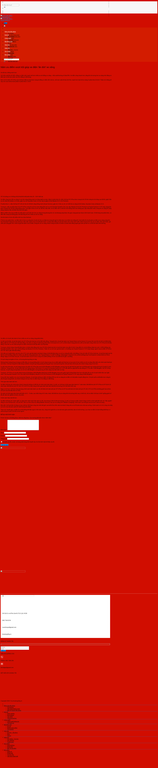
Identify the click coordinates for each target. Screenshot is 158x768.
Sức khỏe (7, 51)
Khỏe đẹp (10, 747)
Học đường (10, 740)
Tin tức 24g (10, 754)
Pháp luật (10, 58)
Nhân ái (10, 56)
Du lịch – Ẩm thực (12, 46)
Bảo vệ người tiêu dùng (14, 710)
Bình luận (4, 429)
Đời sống (7, 54)
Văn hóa (7, 45)
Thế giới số (10, 723)
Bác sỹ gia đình (11, 748)
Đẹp (8, 734)
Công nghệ (8, 38)
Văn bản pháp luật (13, 61)
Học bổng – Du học (13, 49)
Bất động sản (8, 41)
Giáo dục (7, 48)
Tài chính (10, 716)
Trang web (4, 438)
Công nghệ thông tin (13, 40)
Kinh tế (7, 35)
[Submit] (4, 61)
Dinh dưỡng (11, 53)
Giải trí (9, 735)
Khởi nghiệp (11, 36)
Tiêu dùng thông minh (13, 35)
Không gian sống (12, 44)
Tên (2, 432)
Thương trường (11, 718)
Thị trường (10, 33)
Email (3, 435)
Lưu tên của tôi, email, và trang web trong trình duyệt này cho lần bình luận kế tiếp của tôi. (29, 442)
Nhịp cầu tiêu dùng (10, 31)
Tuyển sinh (10, 742)
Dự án (9, 43)
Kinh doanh (10, 715)
